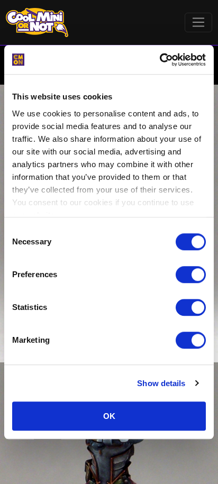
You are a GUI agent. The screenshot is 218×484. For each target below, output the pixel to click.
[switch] (191, 274)
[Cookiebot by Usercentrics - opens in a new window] (159, 60)
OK (109, 416)
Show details (161, 383)
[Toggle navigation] (199, 23)
